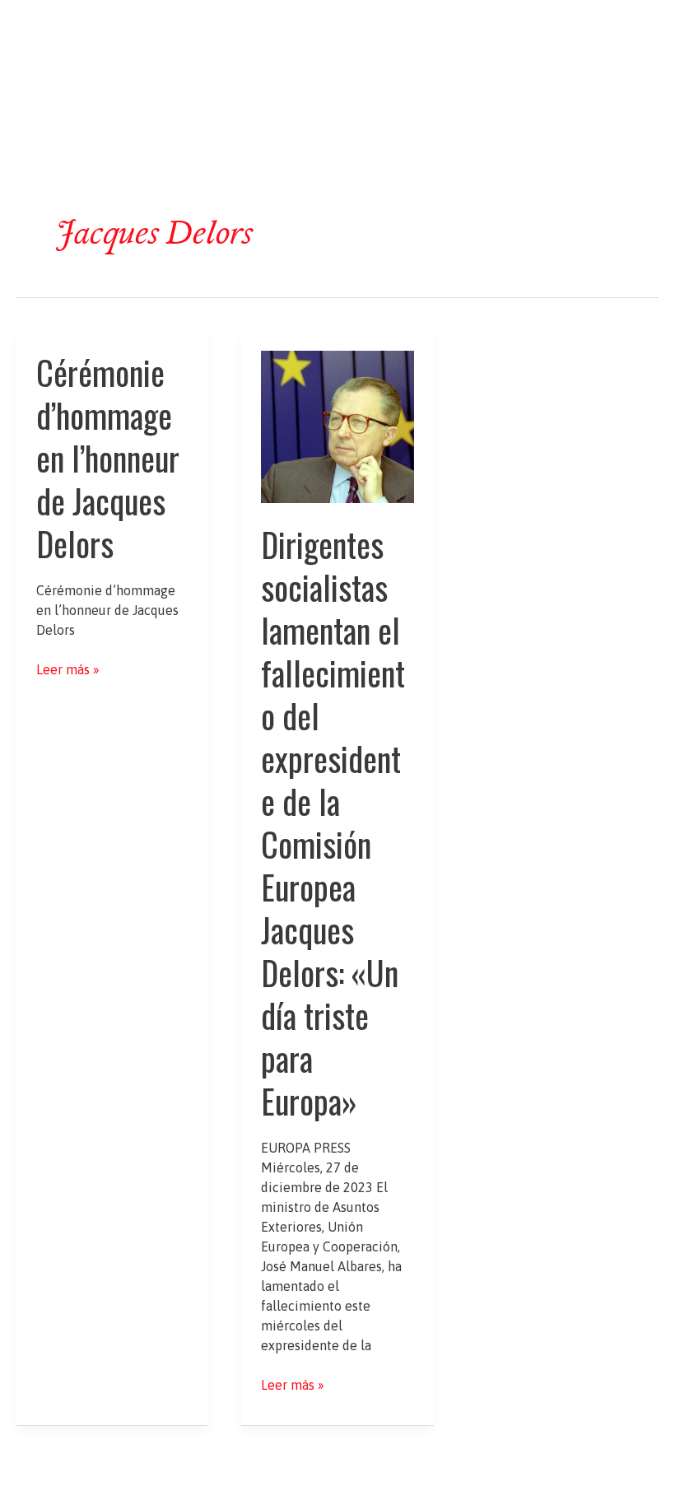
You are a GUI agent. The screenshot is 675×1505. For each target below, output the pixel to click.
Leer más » (68, 670)
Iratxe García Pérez (338, 30)
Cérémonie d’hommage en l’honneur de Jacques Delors (107, 457)
